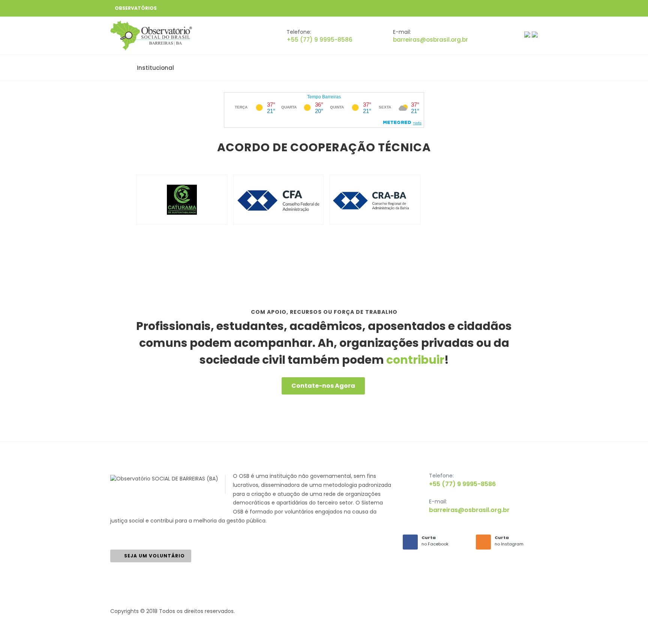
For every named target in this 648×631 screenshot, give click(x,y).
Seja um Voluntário (154, 556)
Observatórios (136, 8)
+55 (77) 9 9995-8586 (319, 40)
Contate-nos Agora (323, 385)
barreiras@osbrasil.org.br (430, 40)
